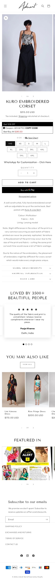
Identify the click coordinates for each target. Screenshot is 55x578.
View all (27, 364)
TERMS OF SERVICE (14, 538)
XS (20, 143)
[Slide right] (33, 96)
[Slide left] (22, 96)
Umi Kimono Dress (11, 412)
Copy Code (31, 128)
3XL (32, 149)
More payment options (27, 196)
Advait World (23, 577)
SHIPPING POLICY (13, 526)
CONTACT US (11, 544)
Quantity (27, 167)
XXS (10, 143)
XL (11, 149)
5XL (22, 155)
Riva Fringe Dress (37, 411)
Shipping (23, 116)
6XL (32, 155)
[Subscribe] (47, 519)
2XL (21, 149)
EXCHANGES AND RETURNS (18, 532)
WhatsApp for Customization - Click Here (27, 162)
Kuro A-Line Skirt (33, 210)
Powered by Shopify (35, 577)
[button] (5, 6)
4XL (42, 149)
